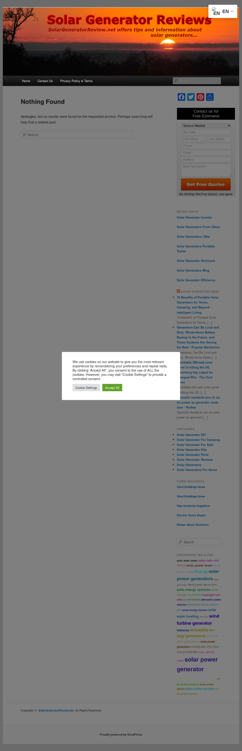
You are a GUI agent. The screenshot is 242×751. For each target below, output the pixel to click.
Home (26, 81)
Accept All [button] (112, 387)
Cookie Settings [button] (86, 387)
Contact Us (45, 81)
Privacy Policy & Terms (76, 81)
